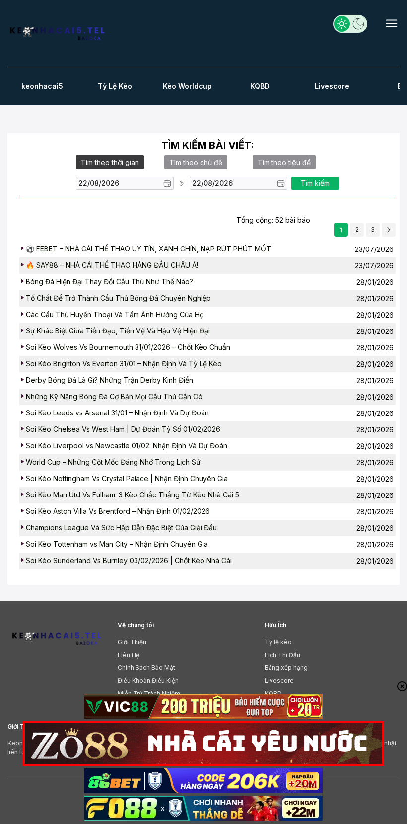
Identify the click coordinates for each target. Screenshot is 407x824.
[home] (58, 36)
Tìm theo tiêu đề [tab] (284, 162)
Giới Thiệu (132, 642)
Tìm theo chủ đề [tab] (195, 162)
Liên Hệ (128, 655)
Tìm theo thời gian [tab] (110, 162)
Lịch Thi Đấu (282, 655)
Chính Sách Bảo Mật (146, 667)
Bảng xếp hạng (286, 667)
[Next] (389, 230)
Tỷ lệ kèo (278, 642)
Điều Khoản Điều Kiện (148, 680)
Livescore (279, 680)
